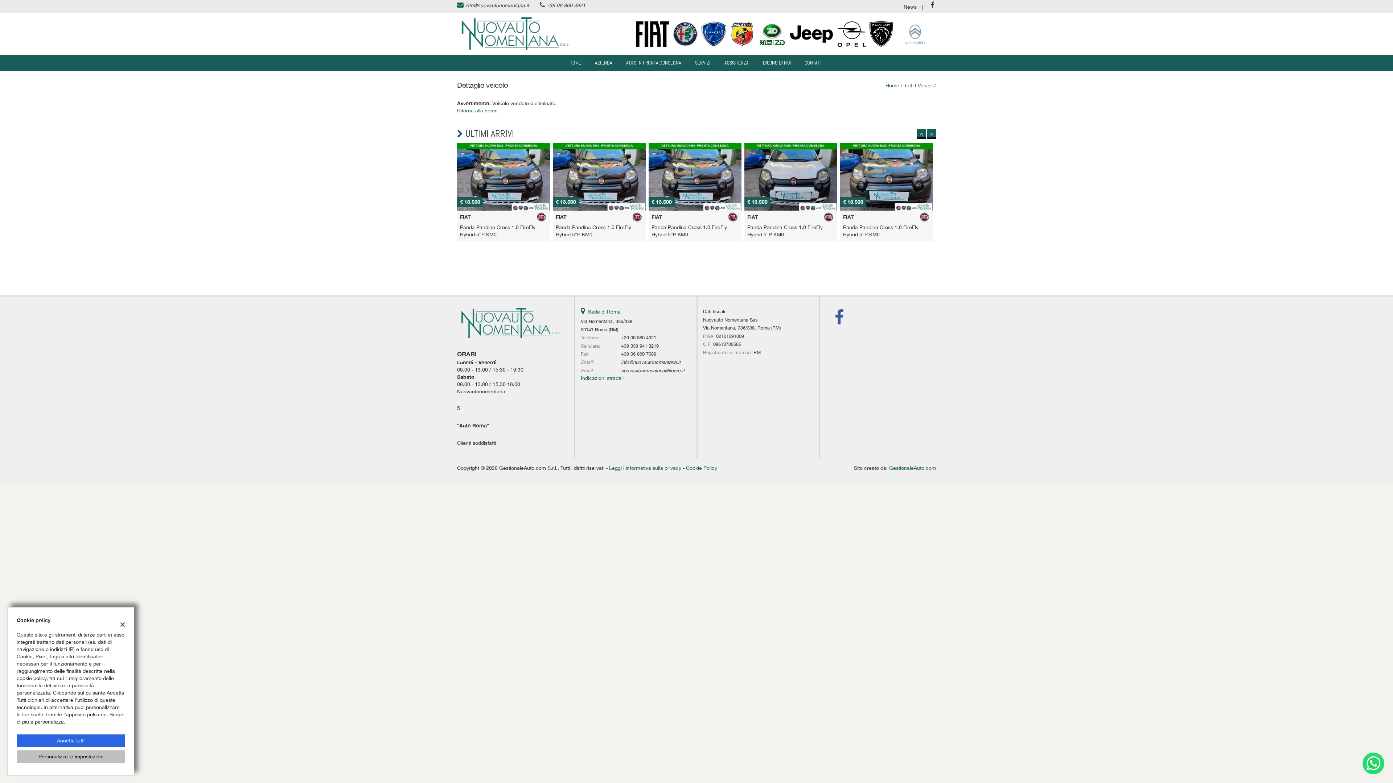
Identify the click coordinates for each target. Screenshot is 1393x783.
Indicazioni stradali (602, 378)
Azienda (603, 62)
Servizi (702, 62)
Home (575, 62)
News (910, 7)
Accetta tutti (71, 740)
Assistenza (736, 62)
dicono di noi (777, 62)
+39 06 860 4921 (565, 5)
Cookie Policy (701, 468)
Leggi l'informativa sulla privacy (645, 468)
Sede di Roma (604, 312)
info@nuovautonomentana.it (497, 5)
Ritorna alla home (477, 110)
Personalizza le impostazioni (70, 756)
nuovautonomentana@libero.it (653, 370)
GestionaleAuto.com (912, 468)
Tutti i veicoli (918, 85)
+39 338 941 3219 (640, 346)
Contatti (814, 62)
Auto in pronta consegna (653, 62)
